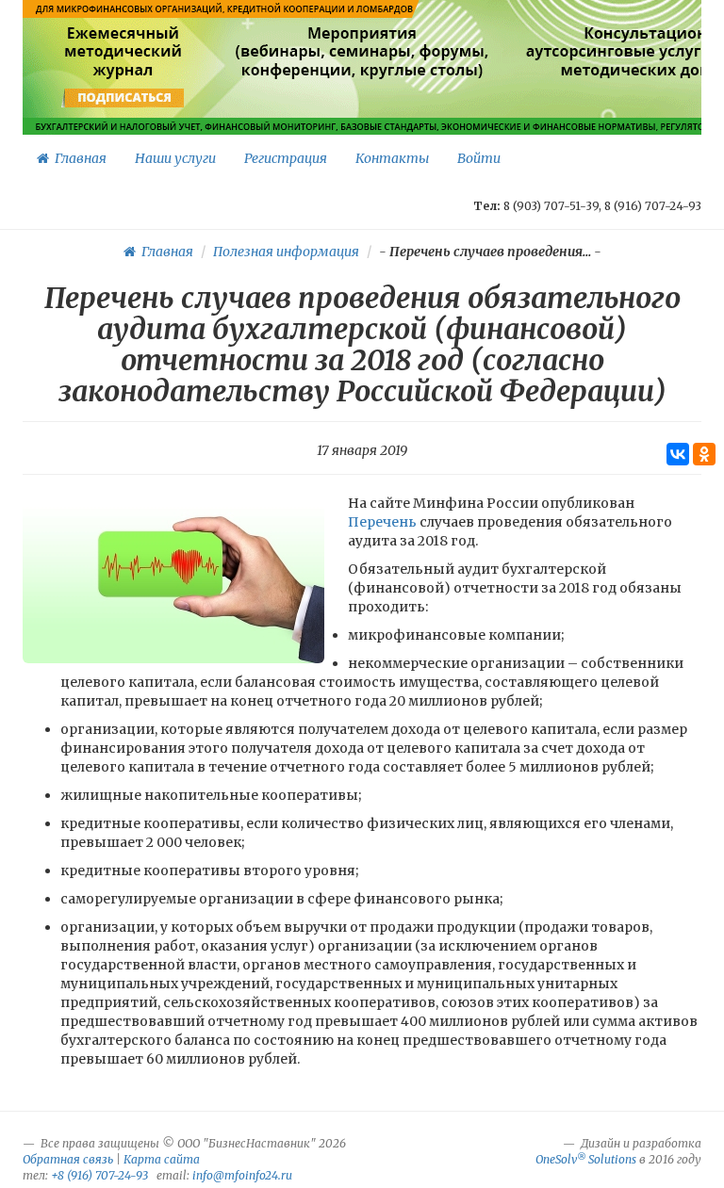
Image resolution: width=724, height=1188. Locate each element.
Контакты (392, 158)
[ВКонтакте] (677, 454)
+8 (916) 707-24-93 (99, 1175)
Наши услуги (175, 158)
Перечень (384, 521)
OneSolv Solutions (585, 1159)
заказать (668, 98)
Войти (479, 158)
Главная (78, 158)
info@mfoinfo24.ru (242, 1175)
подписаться (125, 98)
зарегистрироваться (360, 98)
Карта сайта (161, 1159)
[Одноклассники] (704, 454)
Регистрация (285, 158)
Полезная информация (286, 251)
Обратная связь (68, 1159)
